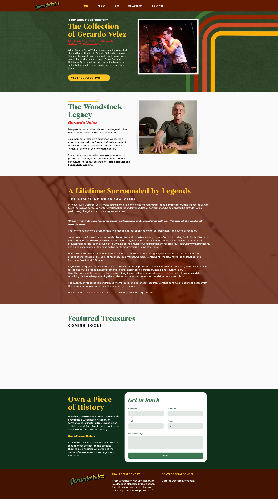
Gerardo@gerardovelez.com (178, 480)
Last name (172, 408)
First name (133, 408)
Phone (170, 421)
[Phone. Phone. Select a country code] (172, 426)
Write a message (135, 433)
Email (131, 421)
